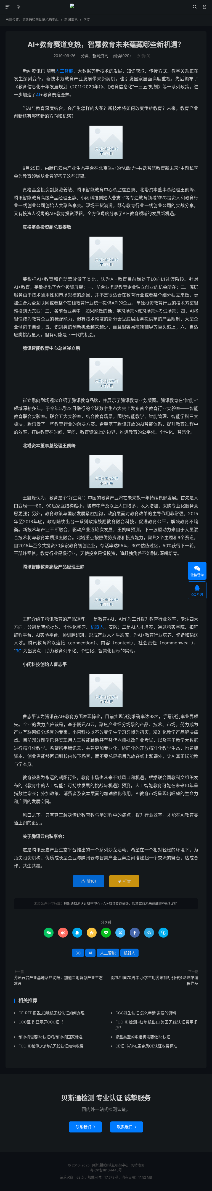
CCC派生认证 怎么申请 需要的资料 (145, 1012)
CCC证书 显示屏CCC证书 (40, 1022)
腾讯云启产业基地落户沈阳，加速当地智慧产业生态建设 (58, 980)
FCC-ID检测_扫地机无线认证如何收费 (51, 1046)
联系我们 (85, 1126)
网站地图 (137, 1165)
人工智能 (64, 71)
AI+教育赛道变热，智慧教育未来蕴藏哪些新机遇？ (106, 44)
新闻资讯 (71, 20)
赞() (143, 55)
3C (18, 650)
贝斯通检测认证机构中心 (106, 7)
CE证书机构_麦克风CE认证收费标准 (146, 1046)
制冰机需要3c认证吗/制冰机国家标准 (50, 1036)
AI (38, 94)
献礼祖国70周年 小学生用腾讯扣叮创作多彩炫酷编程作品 (154, 980)
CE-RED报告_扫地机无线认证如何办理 (51, 1012)
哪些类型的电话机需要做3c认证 (142, 1036)
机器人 (97, 627)
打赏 (124, 881)
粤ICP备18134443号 (106, 1170)
